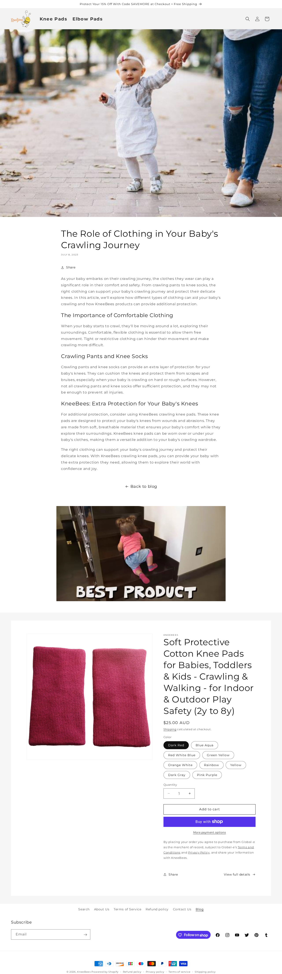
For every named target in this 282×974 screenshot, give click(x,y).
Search (84, 909)
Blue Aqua (204, 745)
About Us (101, 909)
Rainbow (211, 765)
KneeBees (84, 971)
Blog (200, 909)
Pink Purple (207, 775)
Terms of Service (127, 909)
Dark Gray (177, 775)
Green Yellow (218, 755)
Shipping (169, 729)
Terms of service (179, 971)
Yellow (235, 765)
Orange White (180, 765)
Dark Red (176, 745)
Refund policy (157, 909)
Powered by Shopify (105, 971)
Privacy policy (155, 971)
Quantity (170, 784)
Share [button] (71, 267)
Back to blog (143, 486)
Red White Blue (181, 755)
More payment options (209, 832)
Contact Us (182, 909)
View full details (237, 874)
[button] (247, 19)
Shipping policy (205, 971)
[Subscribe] (85, 935)
